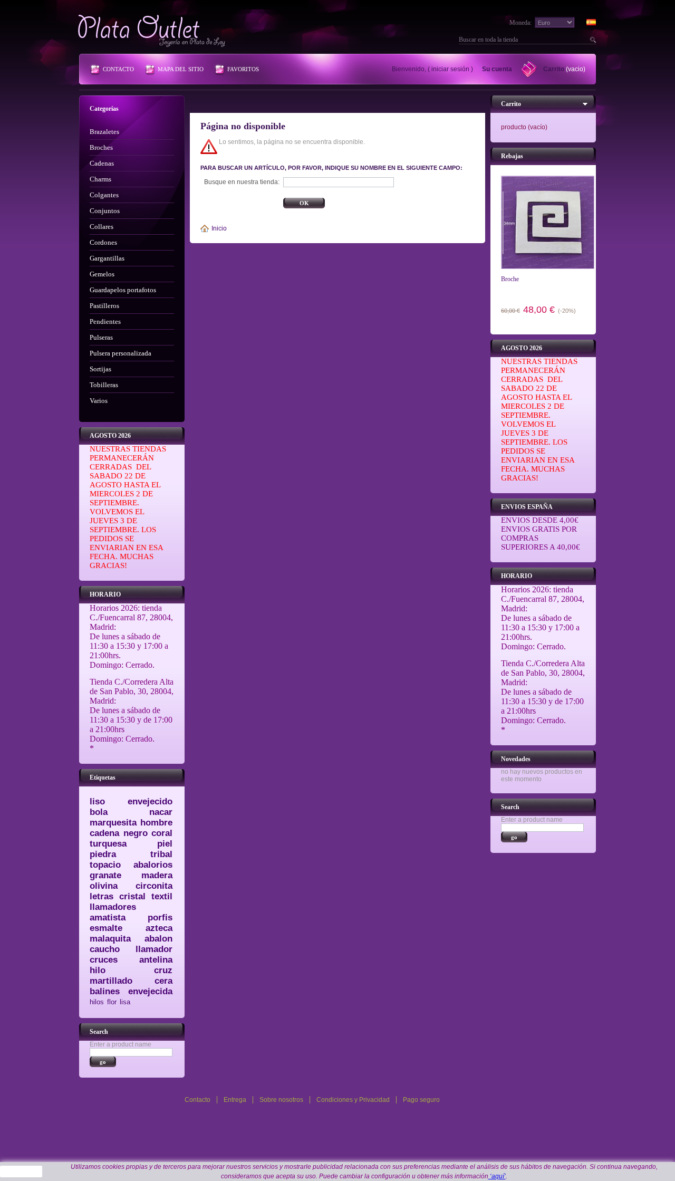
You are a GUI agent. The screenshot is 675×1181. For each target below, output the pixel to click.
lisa (125, 1002)
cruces (104, 960)
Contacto (118, 69)
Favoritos (243, 69)
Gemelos (102, 274)
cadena (104, 833)
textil (161, 896)
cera (163, 981)
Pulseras (101, 337)
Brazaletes (104, 132)
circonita (154, 886)
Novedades (516, 759)
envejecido (150, 801)
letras (101, 896)
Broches (101, 147)
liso (97, 801)
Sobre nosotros (281, 1099)
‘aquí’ (497, 1176)
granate (105, 875)
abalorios (152, 865)
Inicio (219, 228)
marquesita (113, 823)
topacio (105, 865)
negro (135, 833)
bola (99, 812)
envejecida (150, 991)
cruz (163, 970)
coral (161, 833)
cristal (132, 896)
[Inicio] (205, 228)
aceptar (21, 1171)
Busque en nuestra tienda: (241, 182)
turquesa (108, 844)
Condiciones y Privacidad (353, 1099)
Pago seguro (421, 1099)
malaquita (110, 939)
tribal (161, 854)
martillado (111, 981)
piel (164, 844)
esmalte (106, 928)
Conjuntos (105, 211)
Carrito (553, 69)
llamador (154, 949)
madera (156, 875)
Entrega (235, 1099)
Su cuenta (497, 69)
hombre (156, 823)
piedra (103, 854)
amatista (108, 918)
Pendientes (105, 321)
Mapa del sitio (181, 69)
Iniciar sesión (450, 69)
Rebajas (512, 156)
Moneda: (520, 22)
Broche (510, 279)
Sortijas (100, 369)
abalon (158, 939)
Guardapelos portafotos (123, 290)
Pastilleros (104, 306)
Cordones (103, 242)
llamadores (113, 907)
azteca (159, 928)
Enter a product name (120, 1044)
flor (112, 1002)
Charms (100, 179)
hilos (97, 1002)
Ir (591, 39)
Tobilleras (104, 385)
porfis (160, 918)
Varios (99, 401)
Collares (101, 227)
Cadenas (102, 163)
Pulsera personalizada (120, 353)
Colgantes (104, 195)
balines (105, 991)
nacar (160, 812)
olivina (104, 886)
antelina (155, 960)
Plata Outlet (152, 30)
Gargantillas (107, 258)
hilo (97, 970)
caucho (105, 949)
